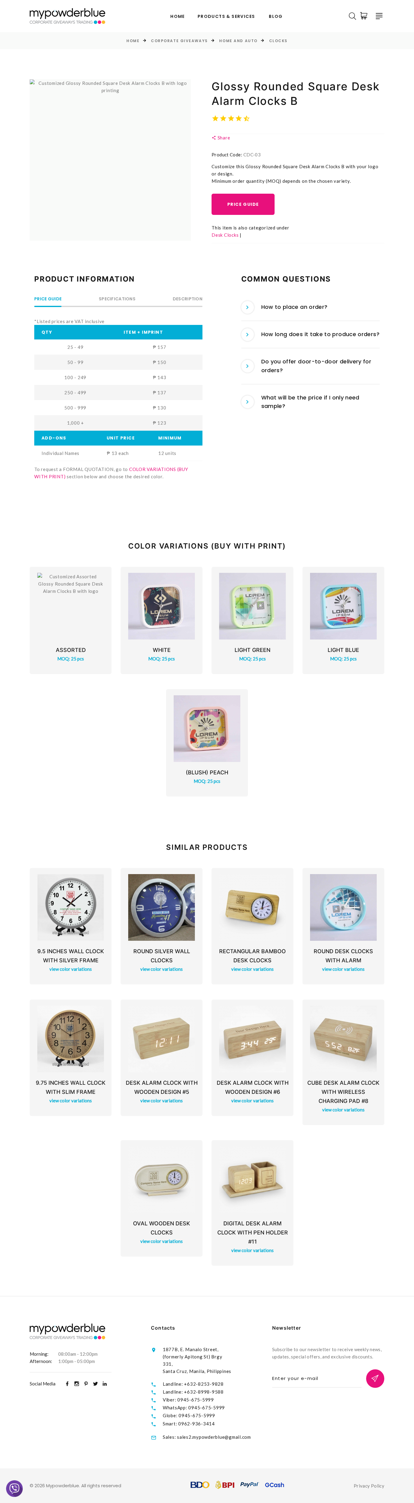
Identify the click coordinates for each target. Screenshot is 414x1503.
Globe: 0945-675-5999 (189, 1415)
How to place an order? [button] (294, 307)
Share (223, 137)
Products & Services (226, 16)
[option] (110, 160)
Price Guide (243, 204)
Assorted (71, 650)
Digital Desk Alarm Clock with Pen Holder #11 (252, 1232)
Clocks (278, 40)
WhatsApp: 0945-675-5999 (194, 1407)
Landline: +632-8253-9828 (193, 1384)
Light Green (252, 650)
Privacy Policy (369, 1485)
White (162, 650)
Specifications (117, 299)
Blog (276, 16)
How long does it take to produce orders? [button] (320, 334)
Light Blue (343, 650)
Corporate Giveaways (179, 40)
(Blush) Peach (207, 772)
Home (177, 16)
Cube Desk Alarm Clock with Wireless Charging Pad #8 (343, 1092)
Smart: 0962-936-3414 (189, 1423)
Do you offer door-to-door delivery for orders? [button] (316, 366)
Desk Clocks (225, 235)
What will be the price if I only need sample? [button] (310, 402)
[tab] (310, 307)
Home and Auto (238, 40)
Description (187, 299)
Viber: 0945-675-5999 (188, 1399)
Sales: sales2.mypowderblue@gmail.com (207, 1437)
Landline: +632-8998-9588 (193, 1391)
